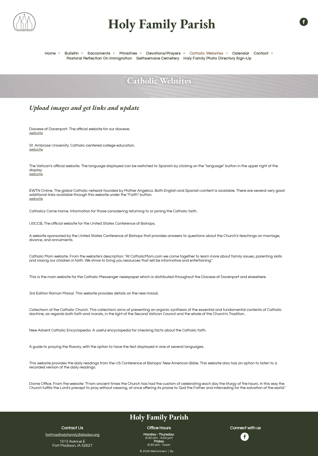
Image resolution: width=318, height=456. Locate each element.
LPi (176, 451)
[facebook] (304, 22)
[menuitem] (53, 53)
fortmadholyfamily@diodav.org (72, 435)
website (36, 133)
